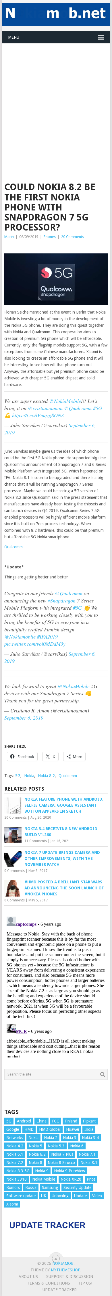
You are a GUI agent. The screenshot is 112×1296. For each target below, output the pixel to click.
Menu (13, 37)
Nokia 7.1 (87, 1154)
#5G (97, 408)
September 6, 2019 (23, 717)
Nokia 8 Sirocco (61, 1162)
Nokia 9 (42, 1171)
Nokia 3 (69, 1137)
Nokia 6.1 (14, 1154)
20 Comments (72, 237)
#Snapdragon (62, 600)
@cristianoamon (45, 408)
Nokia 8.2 (46, 775)
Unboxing (60, 1195)
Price (91, 1179)
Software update (21, 1195)
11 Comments (35, 841)
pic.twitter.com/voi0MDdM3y (34, 643)
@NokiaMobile (65, 400)
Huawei (72, 1129)
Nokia (29, 775)
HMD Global (50, 1129)
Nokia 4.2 (14, 1146)
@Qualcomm (78, 408)
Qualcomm (13, 547)
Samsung (50, 1187)
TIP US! (85, 1283)
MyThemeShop (65, 1270)
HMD (29, 1129)
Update (80, 1195)
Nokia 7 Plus (62, 1154)
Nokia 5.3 (56, 1146)
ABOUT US (28, 1276)
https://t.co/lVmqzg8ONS (38, 415)
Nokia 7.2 (14, 1162)
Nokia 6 (77, 1146)
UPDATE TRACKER (60, 1289)
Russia (30, 1187)
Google (12, 1129)
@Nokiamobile (20, 636)
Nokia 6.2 (37, 1154)
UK (43, 1195)
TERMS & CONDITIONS (48, 1283)
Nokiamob (63, 1263)
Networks (14, 1137)
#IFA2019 (47, 636)
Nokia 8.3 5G (18, 1171)
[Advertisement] (56, 99)
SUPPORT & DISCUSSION (69, 1276)
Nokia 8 (35, 1162)
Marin (9, 237)
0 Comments (14, 871)
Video (97, 1195)
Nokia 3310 (16, 1179)
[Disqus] (55, 985)
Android (24, 1121)
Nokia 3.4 (90, 1137)
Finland (71, 1121)
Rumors (13, 1187)
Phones (50, 237)
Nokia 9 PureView (69, 1171)
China (41, 1121)
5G (17, 775)
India (88, 1129)
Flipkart (89, 1121)
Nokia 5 (35, 1146)
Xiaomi (12, 1204)
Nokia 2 (50, 1137)
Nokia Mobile (43, 1179)
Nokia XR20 (71, 1179)
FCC (55, 1121)
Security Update (77, 1187)
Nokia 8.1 (88, 1162)
